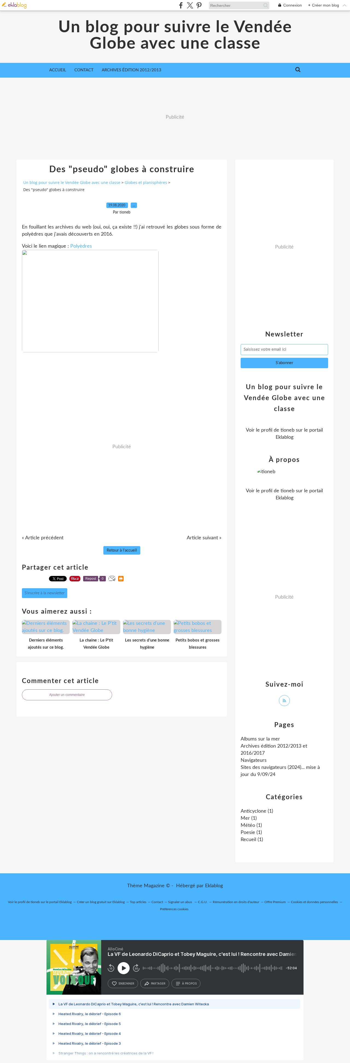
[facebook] (180, 5)
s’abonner (126, 983)
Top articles (138, 902)
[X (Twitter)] (189, 5)
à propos (189, 983)
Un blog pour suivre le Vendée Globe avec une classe (175, 35)
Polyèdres (81, 246)
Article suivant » (204, 537)
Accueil (57, 70)
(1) (257, 811)
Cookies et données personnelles (314, 902)
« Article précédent (42, 537)
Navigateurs (254, 760)
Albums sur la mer (260, 739)
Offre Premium (275, 902)
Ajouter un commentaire (67, 695)
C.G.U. (203, 902)
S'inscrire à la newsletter (45, 593)
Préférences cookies (174, 909)
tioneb (287, 430)
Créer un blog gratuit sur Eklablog (101, 902)
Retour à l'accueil (122, 550)
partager (158, 983)
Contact (84, 70)
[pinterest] (199, 5)
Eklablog (214, 885)
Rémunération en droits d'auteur (236, 902)
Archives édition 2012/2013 (131, 70)
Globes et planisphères (146, 182)
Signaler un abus (180, 902)
